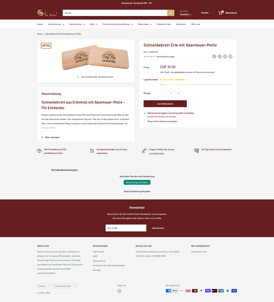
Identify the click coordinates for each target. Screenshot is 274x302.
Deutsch (42, 286)
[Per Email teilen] (230, 56)
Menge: (147, 93)
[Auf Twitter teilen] (225, 56)
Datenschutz (99, 260)
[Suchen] (170, 13)
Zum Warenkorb (165, 103)
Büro (92, 24)
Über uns (195, 24)
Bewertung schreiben (137, 182)
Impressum (98, 251)
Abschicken (158, 228)
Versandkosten (178, 72)
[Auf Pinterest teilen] (220, 56)
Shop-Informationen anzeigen (162, 121)
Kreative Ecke (164, 24)
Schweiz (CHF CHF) (63, 286)
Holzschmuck (54, 24)
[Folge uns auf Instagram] (119, 291)
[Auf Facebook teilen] (214, 56)
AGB (95, 256)
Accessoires (75, 24)
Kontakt (97, 270)
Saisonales (143, 24)
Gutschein (181, 24)
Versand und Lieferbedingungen (109, 265)
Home (40, 24)
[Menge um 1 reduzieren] (163, 93)
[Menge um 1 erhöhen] (179, 93)
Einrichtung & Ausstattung (116, 24)
